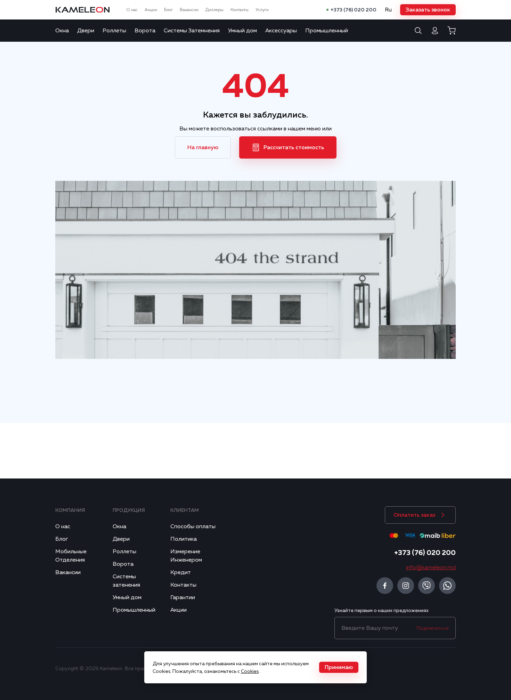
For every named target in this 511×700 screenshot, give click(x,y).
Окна (62, 30)
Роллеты (114, 30)
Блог (168, 9)
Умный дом (242, 30)
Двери (85, 30)
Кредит (180, 572)
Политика (183, 539)
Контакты (239, 9)
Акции (151, 9)
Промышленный (326, 30)
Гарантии (182, 597)
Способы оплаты (193, 526)
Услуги (262, 9)
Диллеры (214, 9)
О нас (132, 9)
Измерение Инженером (186, 555)
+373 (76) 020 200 (353, 10)
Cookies (250, 671)
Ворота (145, 30)
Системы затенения (126, 580)
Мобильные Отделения (71, 555)
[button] (428, 9)
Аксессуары (281, 30)
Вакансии (189, 9)
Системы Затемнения (192, 30)
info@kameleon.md (431, 567)
